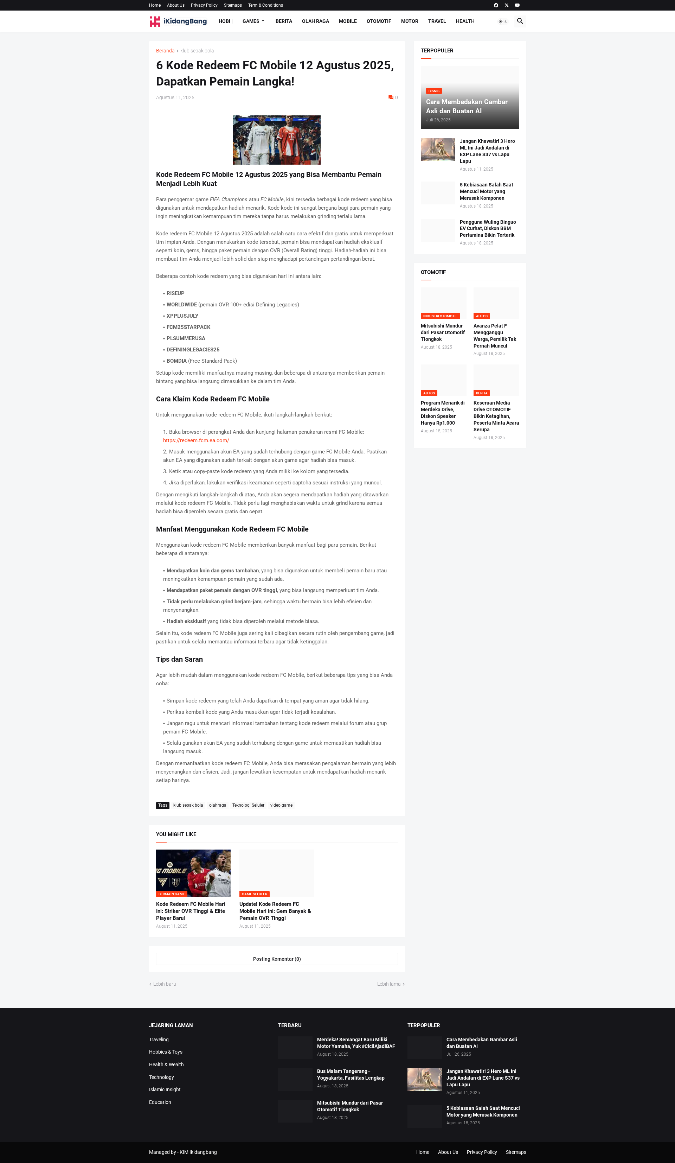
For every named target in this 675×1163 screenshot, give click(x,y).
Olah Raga (315, 21)
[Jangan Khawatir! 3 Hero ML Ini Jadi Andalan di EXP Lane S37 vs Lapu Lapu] (438, 149)
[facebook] (496, 5)
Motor (409, 21)
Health (465, 21)
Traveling (159, 1039)
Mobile (348, 21)
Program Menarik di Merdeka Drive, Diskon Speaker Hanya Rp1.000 (443, 413)
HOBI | (226, 21)
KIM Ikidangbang (198, 1152)
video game (281, 805)
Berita (284, 21)
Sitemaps (233, 5)
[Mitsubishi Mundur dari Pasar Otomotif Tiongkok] (295, 1111)
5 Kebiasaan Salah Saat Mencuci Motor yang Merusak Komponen (486, 191)
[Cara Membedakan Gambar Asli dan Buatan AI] (424, 1047)
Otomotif (379, 21)
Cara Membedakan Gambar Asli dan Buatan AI (481, 1043)
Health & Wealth (166, 1064)
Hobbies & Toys (165, 1052)
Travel (437, 21)
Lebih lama (389, 984)
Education (160, 1102)
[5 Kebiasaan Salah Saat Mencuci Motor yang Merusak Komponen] (438, 193)
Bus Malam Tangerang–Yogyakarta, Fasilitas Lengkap (351, 1074)
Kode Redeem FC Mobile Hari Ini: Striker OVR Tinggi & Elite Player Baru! (190, 911)
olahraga (217, 805)
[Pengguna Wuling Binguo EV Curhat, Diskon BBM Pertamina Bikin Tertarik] (438, 230)
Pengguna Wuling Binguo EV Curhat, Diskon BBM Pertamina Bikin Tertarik (488, 228)
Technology (161, 1077)
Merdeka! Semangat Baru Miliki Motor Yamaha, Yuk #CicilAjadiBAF (356, 1043)
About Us (176, 5)
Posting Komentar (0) (277, 959)
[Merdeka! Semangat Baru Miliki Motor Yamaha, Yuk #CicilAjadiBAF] (295, 1047)
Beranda (165, 50)
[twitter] (506, 5)
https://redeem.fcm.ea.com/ (196, 440)
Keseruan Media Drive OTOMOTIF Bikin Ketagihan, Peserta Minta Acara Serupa (496, 416)
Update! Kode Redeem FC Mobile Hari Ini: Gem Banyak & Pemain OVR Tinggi (275, 911)
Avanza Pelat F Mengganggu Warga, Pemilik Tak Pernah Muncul (495, 336)
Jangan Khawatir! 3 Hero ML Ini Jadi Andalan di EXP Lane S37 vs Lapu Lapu (487, 151)
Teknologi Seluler (248, 805)
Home (155, 5)
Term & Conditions (265, 5)
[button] (503, 21)
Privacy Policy (204, 5)
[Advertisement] (470, 728)
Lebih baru (164, 984)
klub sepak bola (197, 50)
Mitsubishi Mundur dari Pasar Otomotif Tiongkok (443, 332)
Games (251, 21)
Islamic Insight (165, 1089)
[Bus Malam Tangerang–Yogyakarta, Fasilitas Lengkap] (295, 1079)
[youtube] (517, 5)
